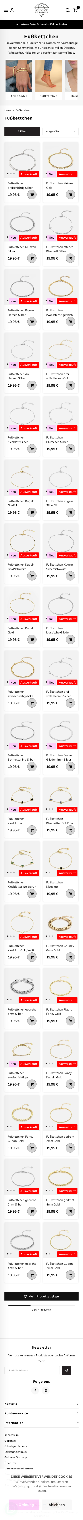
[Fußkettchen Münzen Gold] (61, 160)
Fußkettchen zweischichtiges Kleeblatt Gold (18, 1075)
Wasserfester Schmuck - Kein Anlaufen (44, 24)
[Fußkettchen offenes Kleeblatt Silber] (61, 223)
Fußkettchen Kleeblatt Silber (18, 440)
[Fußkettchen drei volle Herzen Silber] (61, 668)
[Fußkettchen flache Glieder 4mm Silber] (61, 732)
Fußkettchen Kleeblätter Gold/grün (22, 885)
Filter (23, 131)
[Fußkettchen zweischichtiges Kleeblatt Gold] (22, 1050)
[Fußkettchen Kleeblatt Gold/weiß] (22, 923)
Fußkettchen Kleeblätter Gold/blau (60, 821)
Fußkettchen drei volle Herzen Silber (58, 694)
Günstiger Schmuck (16, 1446)
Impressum (11, 1435)
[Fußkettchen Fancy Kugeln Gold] (61, 1050)
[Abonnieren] (66, 1370)
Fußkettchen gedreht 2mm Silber (22, 1202)
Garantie (10, 1440)
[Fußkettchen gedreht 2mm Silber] (22, 1177)
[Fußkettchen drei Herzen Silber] (22, 351)
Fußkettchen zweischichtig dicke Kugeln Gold (20, 694)
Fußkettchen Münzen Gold (60, 185)
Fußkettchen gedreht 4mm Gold (60, 1202)
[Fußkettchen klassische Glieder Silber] (61, 605)
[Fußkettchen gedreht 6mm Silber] (22, 986)
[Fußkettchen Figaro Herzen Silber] (22, 287)
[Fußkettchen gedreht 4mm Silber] (22, 1240)
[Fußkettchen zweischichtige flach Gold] (61, 287)
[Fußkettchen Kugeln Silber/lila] (61, 478)
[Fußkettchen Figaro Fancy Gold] (61, 986)
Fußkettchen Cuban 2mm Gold (59, 1266)
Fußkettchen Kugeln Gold (21, 630)
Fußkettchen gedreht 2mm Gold (60, 1139)
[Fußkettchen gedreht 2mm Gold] (61, 1113)
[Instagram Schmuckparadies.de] (46, 1390)
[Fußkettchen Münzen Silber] (22, 223)
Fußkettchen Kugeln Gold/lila (21, 503)
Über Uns (10, 1463)
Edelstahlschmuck (15, 1451)
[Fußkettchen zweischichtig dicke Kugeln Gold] (22, 668)
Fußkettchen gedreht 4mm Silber (22, 1266)
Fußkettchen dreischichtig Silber (20, 185)
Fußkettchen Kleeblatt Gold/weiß (21, 948)
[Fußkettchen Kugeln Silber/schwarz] (61, 541)
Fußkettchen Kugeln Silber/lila (59, 503)
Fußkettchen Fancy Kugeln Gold (59, 1075)
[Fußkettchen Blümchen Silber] (61, 414)
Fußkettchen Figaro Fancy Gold (59, 1012)
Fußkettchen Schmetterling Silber (21, 757)
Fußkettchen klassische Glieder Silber (58, 630)
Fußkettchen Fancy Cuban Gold (20, 1139)
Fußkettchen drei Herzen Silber (19, 376)
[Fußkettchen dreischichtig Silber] (22, 160)
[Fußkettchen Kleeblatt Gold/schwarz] (61, 859)
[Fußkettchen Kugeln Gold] (22, 605)
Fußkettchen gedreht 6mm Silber (22, 1012)
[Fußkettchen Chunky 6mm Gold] (61, 923)
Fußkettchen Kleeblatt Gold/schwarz (55, 885)
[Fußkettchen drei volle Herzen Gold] (61, 351)
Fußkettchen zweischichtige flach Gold (59, 312)
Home (7, 110)
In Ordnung (24, 1504)
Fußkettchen (22, 110)
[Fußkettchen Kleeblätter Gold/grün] (22, 859)
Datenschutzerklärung (18, 1468)
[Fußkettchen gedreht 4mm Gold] (61, 1177)
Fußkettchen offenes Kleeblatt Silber (59, 249)
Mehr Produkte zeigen (43, 1296)
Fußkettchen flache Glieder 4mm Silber (59, 757)
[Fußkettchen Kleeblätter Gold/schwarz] (22, 796)
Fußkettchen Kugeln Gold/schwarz (21, 567)
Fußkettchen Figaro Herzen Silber (21, 312)
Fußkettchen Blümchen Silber (57, 440)
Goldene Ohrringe (15, 1457)
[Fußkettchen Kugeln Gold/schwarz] (22, 541)
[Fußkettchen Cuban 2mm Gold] (61, 1240)
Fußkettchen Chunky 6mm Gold (60, 948)
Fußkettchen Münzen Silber (22, 249)
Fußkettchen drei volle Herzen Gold (57, 376)
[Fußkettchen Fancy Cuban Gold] (22, 1113)
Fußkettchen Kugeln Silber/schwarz (59, 567)
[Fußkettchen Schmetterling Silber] (22, 732)
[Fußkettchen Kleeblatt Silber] (22, 414)
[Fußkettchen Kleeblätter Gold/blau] (61, 796)
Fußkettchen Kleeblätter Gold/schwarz (17, 821)
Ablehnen (56, 1504)
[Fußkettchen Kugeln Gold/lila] (22, 478)
